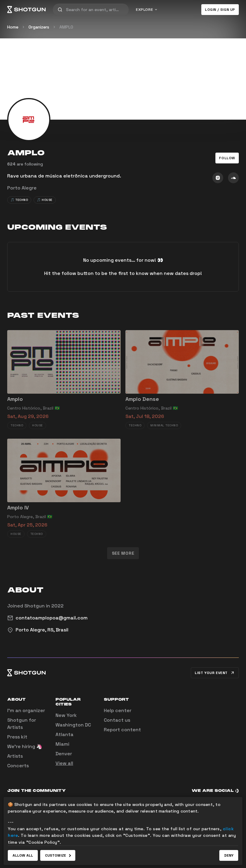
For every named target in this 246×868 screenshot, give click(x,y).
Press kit (17, 737)
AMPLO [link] (66, 27)
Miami (62, 744)
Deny (228, 855)
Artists (15, 756)
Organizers (38, 27)
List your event (211, 672)
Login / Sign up (220, 9)
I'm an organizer (26, 710)
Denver (64, 753)
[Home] (26, 9)
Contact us (117, 720)
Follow (227, 158)
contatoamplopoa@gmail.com (52, 618)
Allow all (23, 855)
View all (64, 763)
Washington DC (73, 725)
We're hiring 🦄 (24, 746)
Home (12, 27)
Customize (55, 855)
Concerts (18, 765)
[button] (227, 158)
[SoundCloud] (233, 177)
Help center (117, 710)
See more (123, 553)
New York (66, 715)
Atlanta (65, 734)
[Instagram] (217, 177)
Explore (144, 9)
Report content (122, 729)
